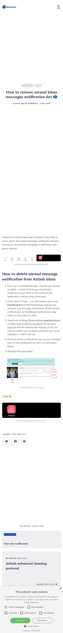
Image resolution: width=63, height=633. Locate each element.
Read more (34, 602)
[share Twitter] (6, 441)
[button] (31, 626)
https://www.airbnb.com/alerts (26, 323)
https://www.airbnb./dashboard (41, 320)
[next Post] (31, 564)
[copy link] (24, 441)
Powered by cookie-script (31, 631)
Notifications (28, 85)
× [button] (60, 588)
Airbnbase (33, 103)
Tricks (38, 85)
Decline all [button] (42, 620)
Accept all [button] (20, 620)
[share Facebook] (15, 441)
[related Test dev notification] (31, 539)
